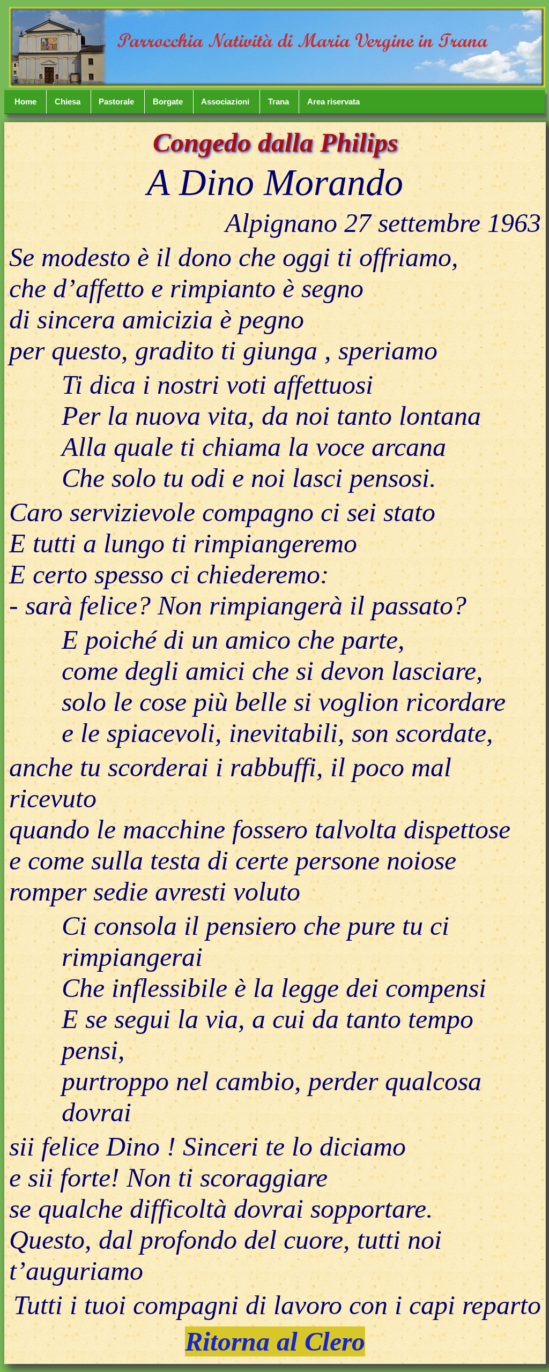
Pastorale (116, 102)
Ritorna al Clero (275, 1341)
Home (25, 102)
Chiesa (67, 102)
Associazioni (225, 102)
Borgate (168, 102)
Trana (278, 102)
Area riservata (333, 102)
